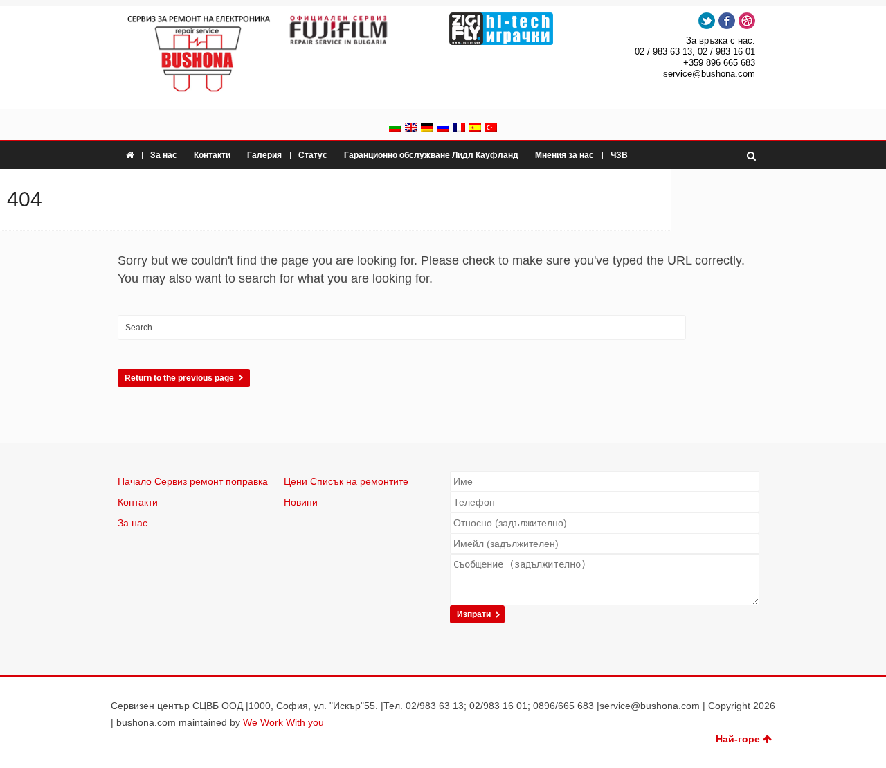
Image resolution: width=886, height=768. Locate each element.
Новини (301, 502)
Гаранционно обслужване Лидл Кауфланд (431, 155)
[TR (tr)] (491, 129)
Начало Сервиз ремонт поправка (193, 481)
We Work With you (283, 722)
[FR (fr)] (459, 129)
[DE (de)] (427, 129)
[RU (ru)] (443, 129)
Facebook (726, 20)
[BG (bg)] (395, 129)
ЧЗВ (619, 155)
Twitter (706, 20)
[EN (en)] (411, 129)
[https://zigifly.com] (524, 28)
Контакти (212, 155)
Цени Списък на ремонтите (346, 481)
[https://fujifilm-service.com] (361, 29)
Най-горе (738, 738)
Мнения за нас (564, 155)
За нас (163, 155)
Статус (312, 155)
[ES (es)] (475, 129)
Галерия (264, 155)
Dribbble (747, 20)
